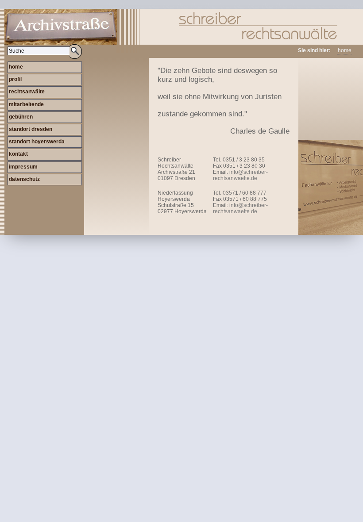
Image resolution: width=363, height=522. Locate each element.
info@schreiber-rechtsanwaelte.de (240, 175)
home (344, 50)
